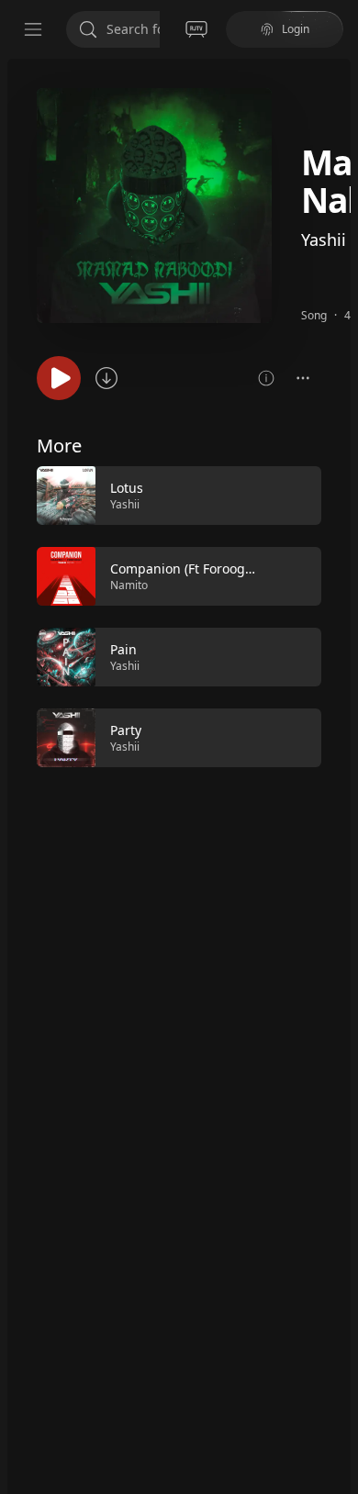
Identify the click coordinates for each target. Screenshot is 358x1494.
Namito (129, 585)
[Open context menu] (303, 378)
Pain (123, 649)
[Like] (296, 496)
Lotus (126, 487)
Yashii (323, 240)
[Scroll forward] (338, 615)
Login (295, 29)
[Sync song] (106, 378)
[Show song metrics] (266, 378)
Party (125, 730)
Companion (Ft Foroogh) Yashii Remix (224, 568)
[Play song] (59, 378)
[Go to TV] (196, 29)
